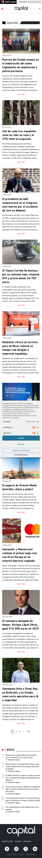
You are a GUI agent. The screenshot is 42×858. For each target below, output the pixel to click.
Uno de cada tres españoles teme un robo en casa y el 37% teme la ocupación (19, 135)
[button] (2, 9)
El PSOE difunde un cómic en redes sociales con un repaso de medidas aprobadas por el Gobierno (23, 778)
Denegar (21, 444)
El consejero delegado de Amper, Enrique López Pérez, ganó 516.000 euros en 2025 (20, 625)
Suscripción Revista (34, 2)
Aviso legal (30, 854)
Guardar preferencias (21, 450)
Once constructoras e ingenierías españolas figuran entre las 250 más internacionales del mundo (23, 789)
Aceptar (21, 438)
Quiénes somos (7, 841)
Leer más (21, 94)
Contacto (18, 841)
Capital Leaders (10, 2)
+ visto (9, 750)
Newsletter (23, 2)
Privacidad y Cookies (21, 454)
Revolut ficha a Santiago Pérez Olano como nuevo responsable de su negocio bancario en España (22, 766)
